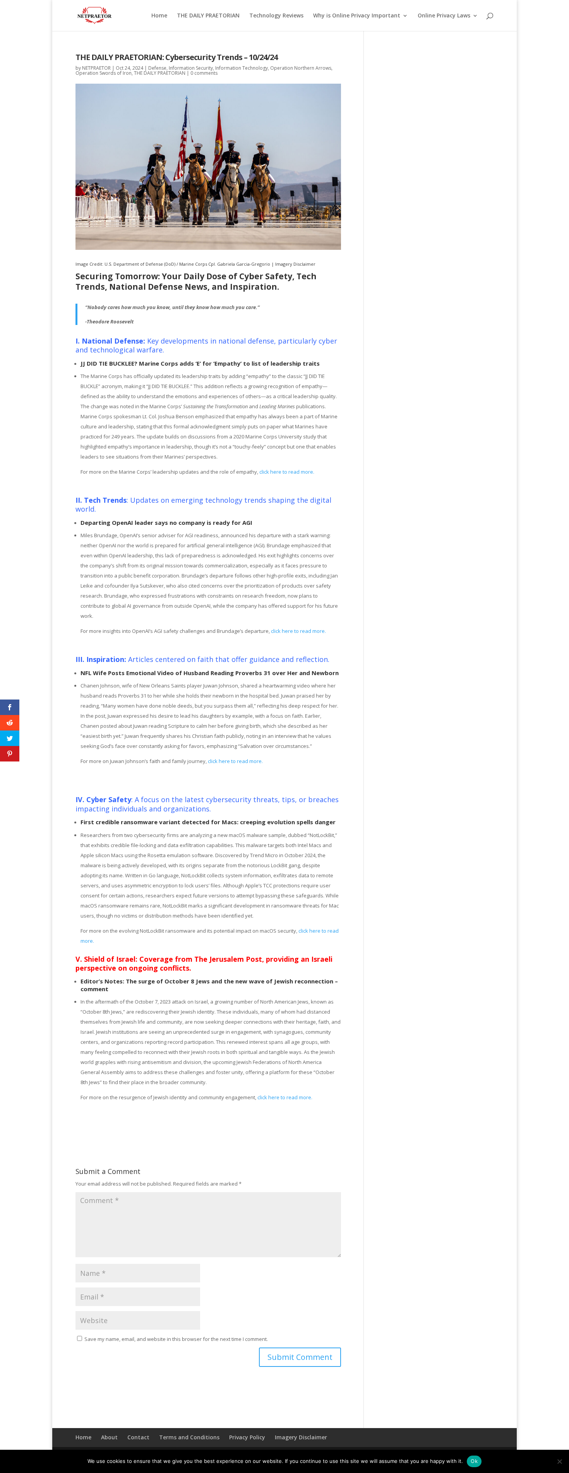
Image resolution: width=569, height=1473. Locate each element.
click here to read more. (286, 471)
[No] (559, 1461)
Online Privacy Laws (444, 16)
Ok (474, 1461)
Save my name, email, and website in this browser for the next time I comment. (176, 1338)
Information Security (191, 68)
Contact (138, 1437)
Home (159, 16)
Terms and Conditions (189, 1437)
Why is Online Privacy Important (356, 16)
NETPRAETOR (96, 68)
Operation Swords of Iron (103, 73)
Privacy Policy (247, 1437)
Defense (157, 68)
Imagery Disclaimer (295, 264)
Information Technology (241, 68)
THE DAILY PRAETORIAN (208, 16)
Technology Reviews (276, 16)
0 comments (204, 73)
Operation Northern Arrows (300, 68)
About (109, 1437)
